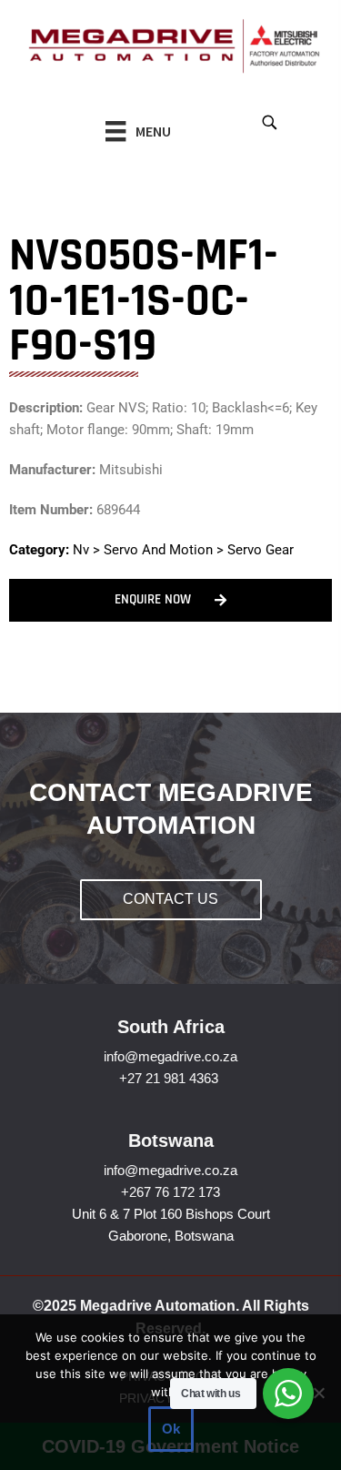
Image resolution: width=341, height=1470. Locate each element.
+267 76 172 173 (170, 1192)
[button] (268, 121)
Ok (171, 1428)
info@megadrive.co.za (170, 1056)
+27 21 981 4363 (168, 1078)
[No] (318, 1393)
